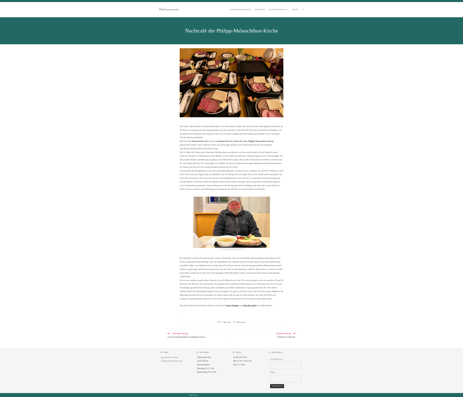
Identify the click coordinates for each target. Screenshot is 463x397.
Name (272, 372)
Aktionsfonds (240, 322)
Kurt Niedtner (232, 305)
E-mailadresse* (276, 359)
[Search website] (303, 9)
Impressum (193, 395)
